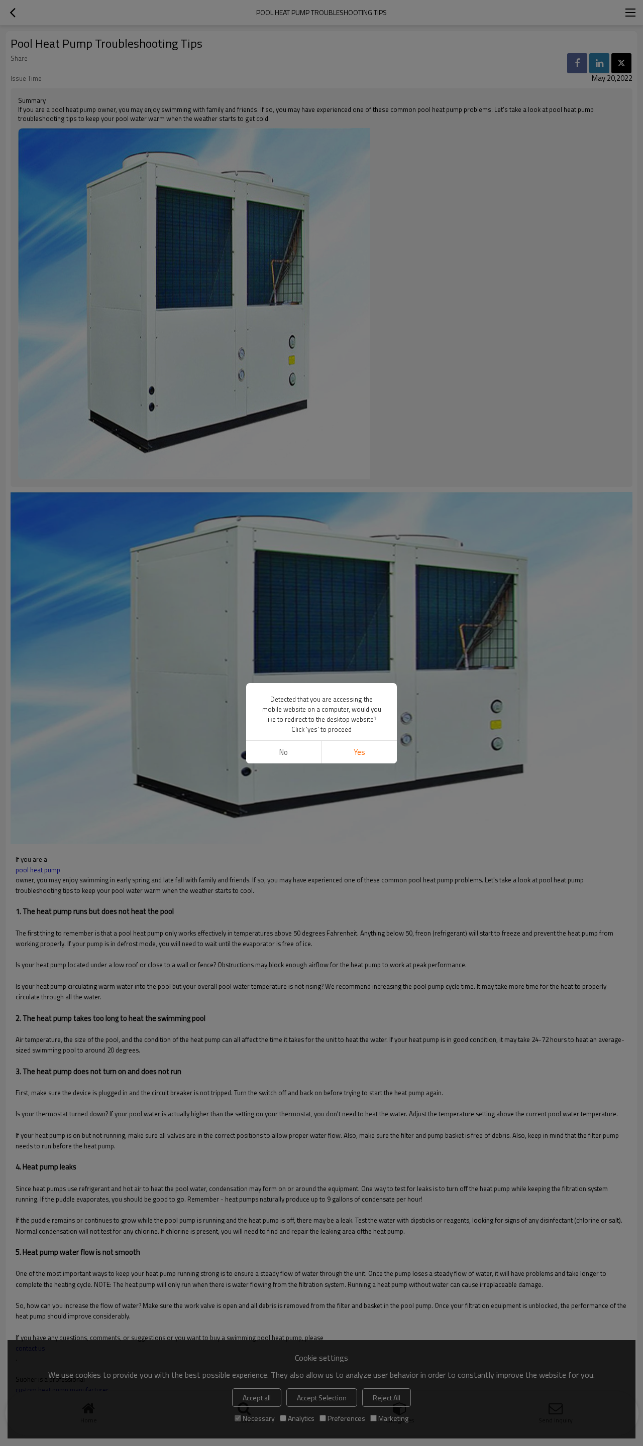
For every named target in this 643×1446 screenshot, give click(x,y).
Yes (359, 752)
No (283, 752)
